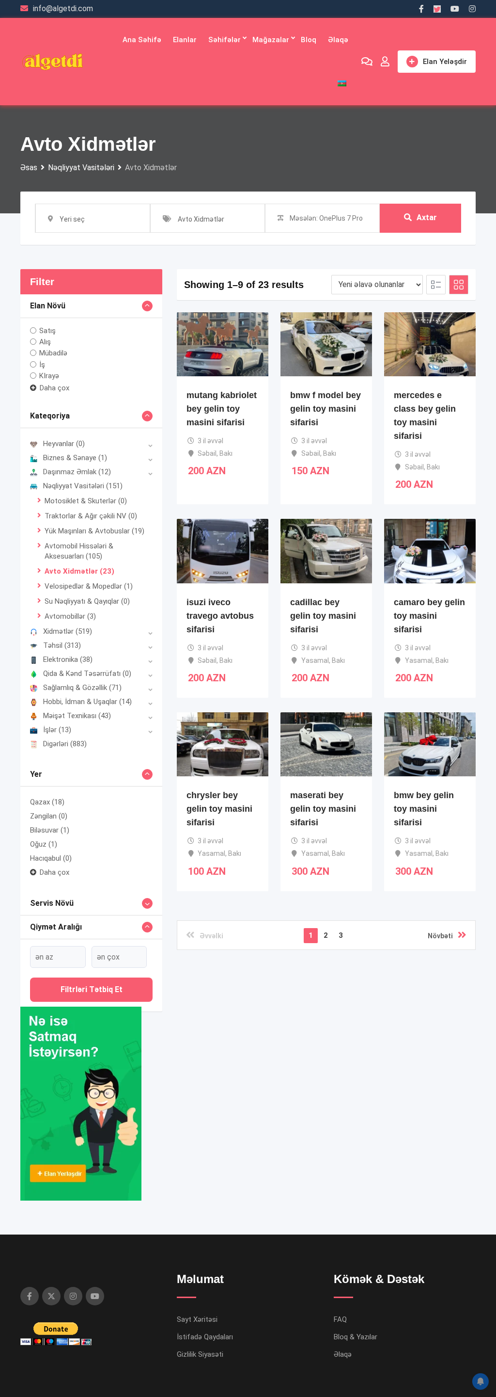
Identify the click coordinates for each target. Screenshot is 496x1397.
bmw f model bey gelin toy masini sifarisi (325, 408)
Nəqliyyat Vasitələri (83, 486)
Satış (47, 330)
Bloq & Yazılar (355, 1337)
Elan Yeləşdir (445, 61)
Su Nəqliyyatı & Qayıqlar (87, 601)
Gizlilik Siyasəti (200, 1354)
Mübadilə (53, 353)
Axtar (427, 217)
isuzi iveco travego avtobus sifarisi (220, 615)
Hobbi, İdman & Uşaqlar (87, 701)
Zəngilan (48, 816)
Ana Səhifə (142, 39)
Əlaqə (338, 39)
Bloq (308, 39)
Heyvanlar (64, 443)
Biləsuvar (49, 830)
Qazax (47, 802)
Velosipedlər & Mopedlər (89, 586)
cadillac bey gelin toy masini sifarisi (323, 615)
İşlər (57, 729)
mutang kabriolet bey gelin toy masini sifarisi (221, 408)
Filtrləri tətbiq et (92, 989)
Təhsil (62, 645)
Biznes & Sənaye (75, 457)
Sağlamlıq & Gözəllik (82, 687)
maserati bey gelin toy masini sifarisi (323, 808)
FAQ (340, 1319)
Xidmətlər (67, 631)
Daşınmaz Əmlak (77, 471)
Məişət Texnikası (77, 715)
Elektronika (68, 659)
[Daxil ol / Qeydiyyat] (385, 61)
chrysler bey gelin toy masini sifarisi (219, 808)
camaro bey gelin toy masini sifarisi (429, 615)
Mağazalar (270, 39)
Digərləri (65, 743)
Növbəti (440, 936)
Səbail (207, 453)
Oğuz (43, 844)
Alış (45, 341)
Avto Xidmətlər (79, 571)
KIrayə (49, 375)
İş (42, 364)
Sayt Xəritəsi (197, 1319)
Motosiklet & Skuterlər (86, 501)
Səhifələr (224, 39)
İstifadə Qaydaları (205, 1337)
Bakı (225, 453)
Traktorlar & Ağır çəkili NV (91, 516)
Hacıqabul (51, 858)
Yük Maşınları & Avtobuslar (94, 531)
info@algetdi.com (63, 8)
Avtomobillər (70, 616)
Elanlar (185, 39)
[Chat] (366, 61)
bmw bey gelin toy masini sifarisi (424, 808)
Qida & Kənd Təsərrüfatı (87, 673)
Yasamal (315, 660)
